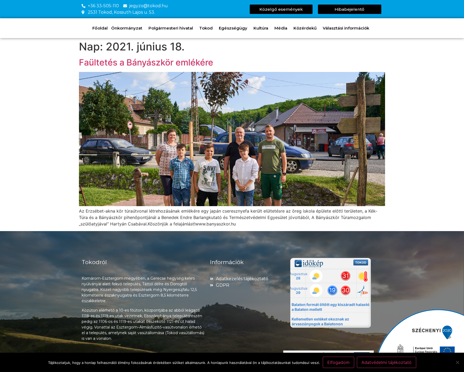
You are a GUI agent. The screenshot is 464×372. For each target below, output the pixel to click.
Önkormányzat (126, 28)
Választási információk (346, 28)
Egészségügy (233, 28)
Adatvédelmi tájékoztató (386, 362)
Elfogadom (338, 362)
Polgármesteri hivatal (170, 28)
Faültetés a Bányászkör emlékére (146, 62)
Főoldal (100, 28)
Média (280, 28)
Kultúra (260, 28)
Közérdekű (305, 28)
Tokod (206, 28)
